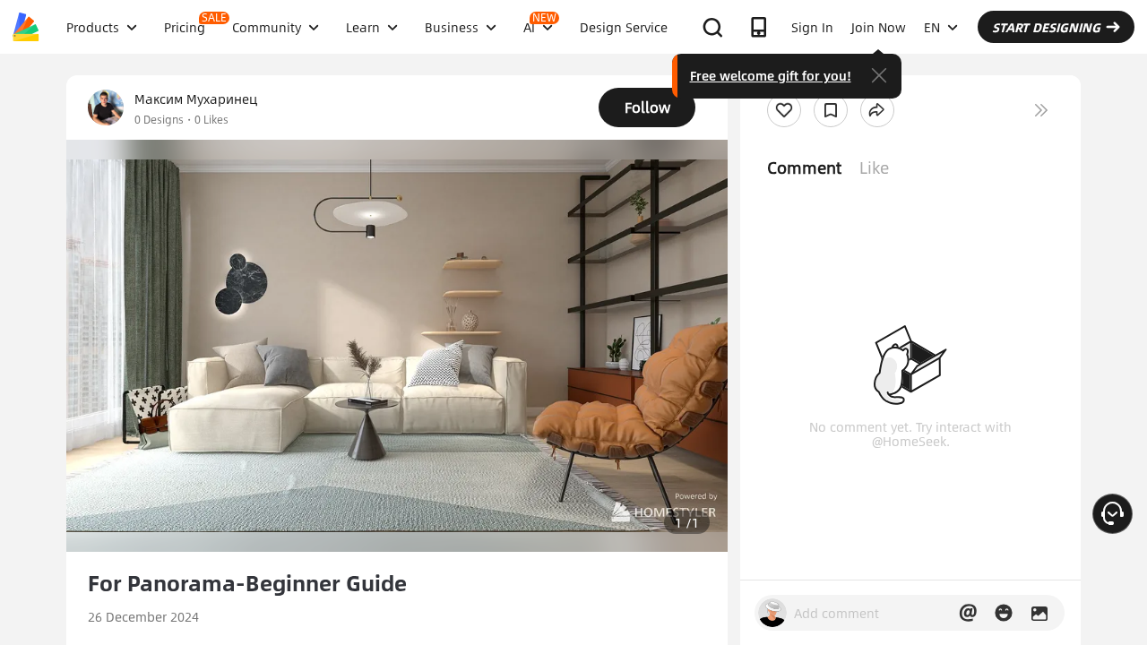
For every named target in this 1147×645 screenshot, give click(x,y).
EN (932, 27)
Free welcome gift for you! (770, 75)
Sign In (812, 27)
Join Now (878, 27)
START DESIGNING (1046, 27)
